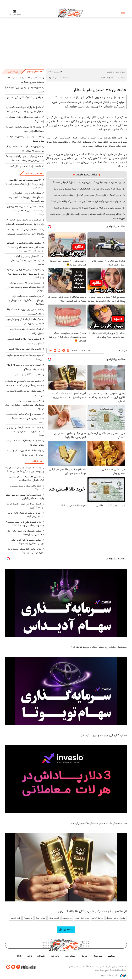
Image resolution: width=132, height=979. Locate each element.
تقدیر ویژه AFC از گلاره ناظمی (27, 375)
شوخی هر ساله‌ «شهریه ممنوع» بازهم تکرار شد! (25, 357)
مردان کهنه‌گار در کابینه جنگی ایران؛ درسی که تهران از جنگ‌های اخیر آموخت (87, 195)
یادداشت (55, 956)
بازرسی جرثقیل (112, 918)
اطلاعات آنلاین (70, 13)
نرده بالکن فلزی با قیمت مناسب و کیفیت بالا (27, 487)
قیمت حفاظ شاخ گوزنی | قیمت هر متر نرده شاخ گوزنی (25, 505)
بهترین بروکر (40, 918)
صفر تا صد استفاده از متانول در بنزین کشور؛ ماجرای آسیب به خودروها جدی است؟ (25, 431)
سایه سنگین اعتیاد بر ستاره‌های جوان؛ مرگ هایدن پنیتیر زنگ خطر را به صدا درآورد (25, 210)
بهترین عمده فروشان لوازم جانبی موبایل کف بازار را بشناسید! (27, 541)
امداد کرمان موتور (82, 918)
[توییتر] (13, 967)
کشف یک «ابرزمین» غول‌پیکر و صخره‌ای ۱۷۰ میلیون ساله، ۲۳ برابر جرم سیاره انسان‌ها (26, 197)
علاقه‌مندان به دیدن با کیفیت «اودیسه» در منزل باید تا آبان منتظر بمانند (27, 260)
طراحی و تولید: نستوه (110, 975)
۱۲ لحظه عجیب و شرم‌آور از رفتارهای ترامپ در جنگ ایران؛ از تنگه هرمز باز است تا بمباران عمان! (25, 184)
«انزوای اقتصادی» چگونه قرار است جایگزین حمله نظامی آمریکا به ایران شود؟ (86, 201)
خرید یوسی (67, 918)
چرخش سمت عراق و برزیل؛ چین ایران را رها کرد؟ (25, 119)
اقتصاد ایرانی (54, 918)
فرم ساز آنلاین (97, 918)
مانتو (123, 918)
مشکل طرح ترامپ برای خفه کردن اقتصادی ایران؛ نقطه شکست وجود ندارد (87, 189)
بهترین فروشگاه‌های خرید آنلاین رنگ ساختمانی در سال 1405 (25, 532)
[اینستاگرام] (18, 967)
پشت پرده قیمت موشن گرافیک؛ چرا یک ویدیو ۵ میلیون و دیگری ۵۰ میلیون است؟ (24, 469)
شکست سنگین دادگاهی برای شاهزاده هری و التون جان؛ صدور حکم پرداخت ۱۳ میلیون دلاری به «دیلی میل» (25, 246)
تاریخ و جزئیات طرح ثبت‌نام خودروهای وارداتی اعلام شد (25, 443)
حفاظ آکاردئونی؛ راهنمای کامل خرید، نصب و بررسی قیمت (26, 514)
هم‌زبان (84, 956)
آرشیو (29, 956)
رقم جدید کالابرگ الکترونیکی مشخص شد (25, 100)
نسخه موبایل (66, 929)
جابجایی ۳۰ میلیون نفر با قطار (100, 90)
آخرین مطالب (32, 173)
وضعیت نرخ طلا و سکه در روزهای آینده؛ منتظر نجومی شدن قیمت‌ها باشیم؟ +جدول (25, 418)
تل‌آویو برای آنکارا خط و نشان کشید (25, 166)
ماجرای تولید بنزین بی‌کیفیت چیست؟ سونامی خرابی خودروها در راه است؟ (25, 158)
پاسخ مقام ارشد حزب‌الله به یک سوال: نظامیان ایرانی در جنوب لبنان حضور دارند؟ (24, 109)
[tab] (34, 71)
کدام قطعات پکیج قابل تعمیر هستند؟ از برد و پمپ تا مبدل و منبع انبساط (25, 523)
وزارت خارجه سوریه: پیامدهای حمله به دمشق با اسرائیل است (25, 129)
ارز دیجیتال (28, 918)
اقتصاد (109, 72)
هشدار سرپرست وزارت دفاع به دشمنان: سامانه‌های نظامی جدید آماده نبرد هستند (24, 383)
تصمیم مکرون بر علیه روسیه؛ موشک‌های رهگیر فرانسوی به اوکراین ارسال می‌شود (24, 404)
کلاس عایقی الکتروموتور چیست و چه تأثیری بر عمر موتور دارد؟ (26, 550)
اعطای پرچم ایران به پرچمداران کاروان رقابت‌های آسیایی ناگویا (25, 367)
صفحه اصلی (120, 72)
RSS (19, 956)
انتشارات (41, 956)
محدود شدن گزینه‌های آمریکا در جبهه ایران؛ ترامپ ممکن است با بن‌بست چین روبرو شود (25, 273)
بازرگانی (35, 461)
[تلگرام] (8, 967)
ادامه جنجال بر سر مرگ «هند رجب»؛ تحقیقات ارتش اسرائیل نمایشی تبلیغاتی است (25, 233)
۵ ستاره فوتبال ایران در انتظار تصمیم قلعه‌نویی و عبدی (25, 341)
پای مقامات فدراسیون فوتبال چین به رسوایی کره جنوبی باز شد (25, 453)
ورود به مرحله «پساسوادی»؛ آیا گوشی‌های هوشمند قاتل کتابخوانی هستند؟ (87, 182)
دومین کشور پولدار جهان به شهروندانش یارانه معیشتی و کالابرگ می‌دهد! (87, 208)
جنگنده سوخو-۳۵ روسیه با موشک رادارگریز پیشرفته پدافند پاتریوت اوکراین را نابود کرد (25, 286)
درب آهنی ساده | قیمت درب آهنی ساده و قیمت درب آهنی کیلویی (25, 496)
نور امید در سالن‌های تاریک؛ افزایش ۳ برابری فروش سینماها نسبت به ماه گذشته (25, 222)
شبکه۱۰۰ (111, 956)
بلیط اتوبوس (15, 918)
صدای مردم (69, 956)
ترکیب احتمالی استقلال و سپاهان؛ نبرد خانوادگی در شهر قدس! (25, 321)
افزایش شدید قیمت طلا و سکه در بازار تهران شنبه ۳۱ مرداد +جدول (25, 149)
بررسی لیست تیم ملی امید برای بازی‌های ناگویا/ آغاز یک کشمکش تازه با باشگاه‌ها (26, 300)
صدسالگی (97, 956)
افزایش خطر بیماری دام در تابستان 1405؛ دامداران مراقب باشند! (26, 478)
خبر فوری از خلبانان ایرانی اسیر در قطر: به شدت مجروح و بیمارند (25, 80)
